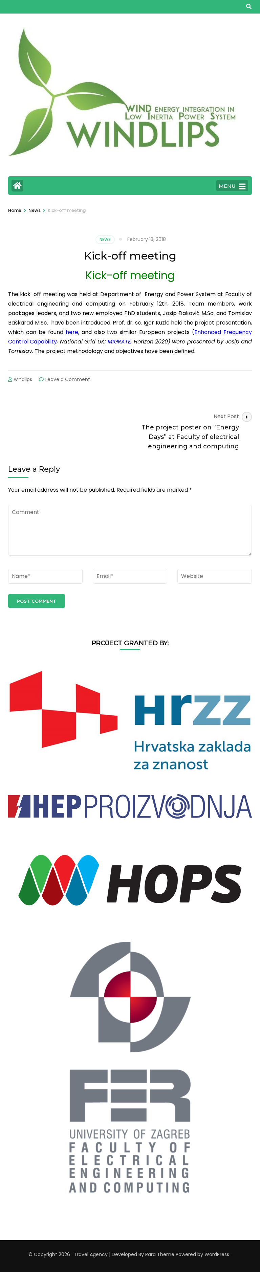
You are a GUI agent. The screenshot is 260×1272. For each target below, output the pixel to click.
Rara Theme (159, 1254)
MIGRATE (119, 341)
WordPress (216, 1254)
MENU (227, 186)
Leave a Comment (67, 379)
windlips (23, 379)
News (105, 239)
